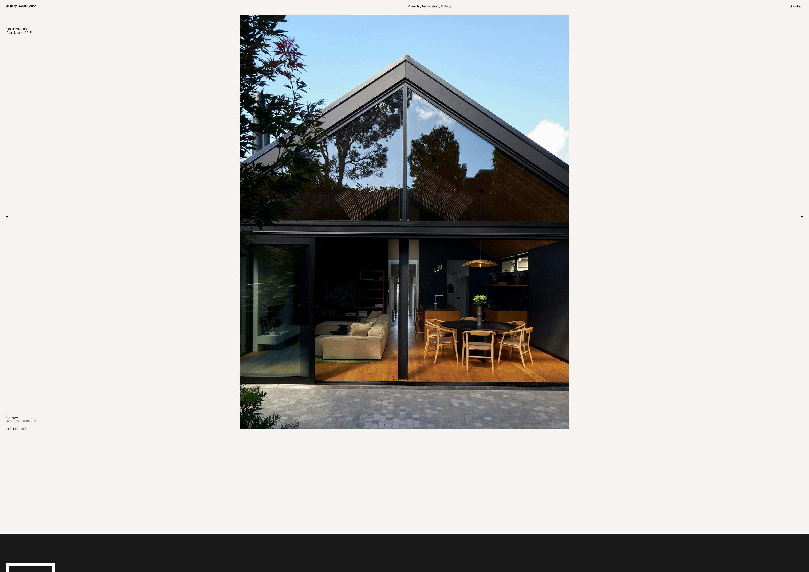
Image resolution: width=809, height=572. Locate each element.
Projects (413, 6)
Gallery (446, 6)
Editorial (11, 429)
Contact (797, 6)
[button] (398, 438)
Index (22, 429)
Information (430, 6)
